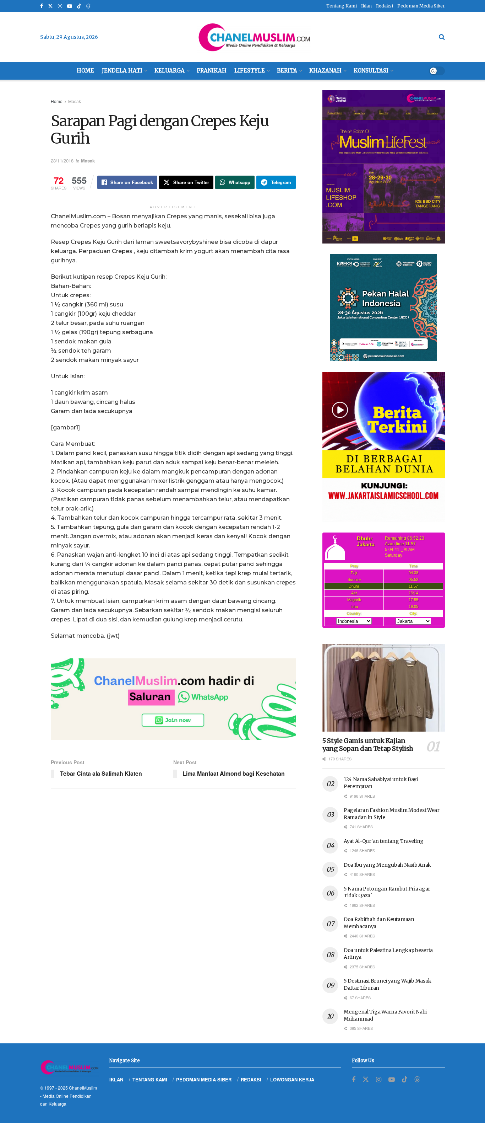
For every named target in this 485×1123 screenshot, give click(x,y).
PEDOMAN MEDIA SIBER (203, 1079)
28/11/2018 (62, 160)
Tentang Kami (341, 6)
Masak (74, 101)
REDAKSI (251, 1079)
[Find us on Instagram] (60, 6)
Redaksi (384, 6)
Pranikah (212, 70)
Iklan (366, 6)
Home (85, 70)
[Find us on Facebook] (41, 6)
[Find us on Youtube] (69, 6)
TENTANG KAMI (149, 1079)
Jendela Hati (122, 70)
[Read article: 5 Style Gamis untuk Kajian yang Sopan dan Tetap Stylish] (383, 688)
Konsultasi (371, 70)
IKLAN (116, 1079)
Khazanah (325, 70)
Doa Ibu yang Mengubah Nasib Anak (387, 865)
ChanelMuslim (83, 1088)
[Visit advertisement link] (173, 699)
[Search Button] (442, 37)
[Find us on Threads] (88, 6)
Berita (287, 70)
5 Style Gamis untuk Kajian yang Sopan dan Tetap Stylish (367, 745)
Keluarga (169, 70)
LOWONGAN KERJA (292, 1079)
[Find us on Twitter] (50, 6)
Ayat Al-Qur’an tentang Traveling (384, 841)
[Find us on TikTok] (79, 6)
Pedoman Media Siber (421, 6)
